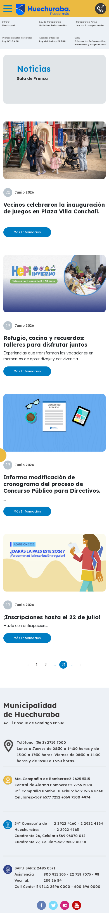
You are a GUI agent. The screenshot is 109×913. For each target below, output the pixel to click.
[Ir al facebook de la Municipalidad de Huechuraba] (41, 905)
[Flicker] (65, 905)
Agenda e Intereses (52, 39)
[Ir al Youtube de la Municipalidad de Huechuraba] (76, 905)
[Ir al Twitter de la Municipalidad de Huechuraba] (53, 905)
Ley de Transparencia (53, 23)
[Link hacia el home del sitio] (35, 8)
